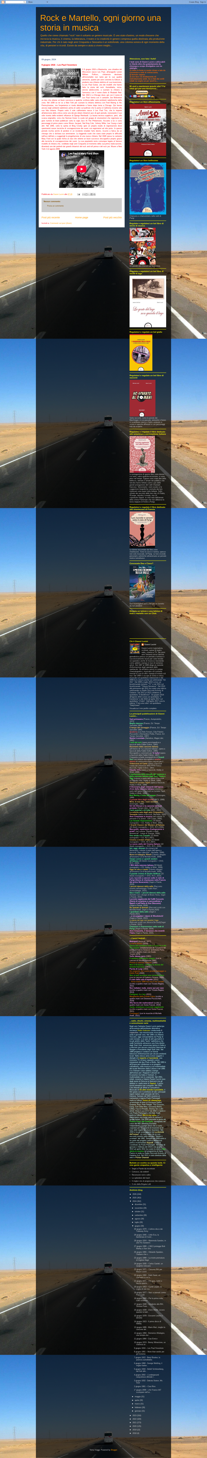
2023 (135, 1415)
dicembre (139, 1204)
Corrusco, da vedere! (140, 1172)
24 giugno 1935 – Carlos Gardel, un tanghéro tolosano (148, 1265)
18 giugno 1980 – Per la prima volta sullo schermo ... (148, 1299)
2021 (135, 1422)
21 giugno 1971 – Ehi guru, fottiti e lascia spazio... (148, 1282)
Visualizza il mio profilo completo (143, 708)
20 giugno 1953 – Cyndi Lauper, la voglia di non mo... (148, 1288)
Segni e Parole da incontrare (143, 1169)
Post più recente (51, 217)
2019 (135, 1430)
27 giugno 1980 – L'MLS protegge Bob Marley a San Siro (149, 1247)
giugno (138, 1226)
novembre (139, 1208)
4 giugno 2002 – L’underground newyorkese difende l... (146, 1376)
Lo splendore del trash (141, 1178)
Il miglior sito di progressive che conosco (148, 1181)
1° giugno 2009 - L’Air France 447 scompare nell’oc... (147, 1391)
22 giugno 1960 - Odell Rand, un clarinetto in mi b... (147, 1276)
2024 (135, 1201)
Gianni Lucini (150, 644)
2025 (135, 1198)
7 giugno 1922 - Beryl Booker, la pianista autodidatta (147, 1358)
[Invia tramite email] (83, 194)
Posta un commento (55, 206)
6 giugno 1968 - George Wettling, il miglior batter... (148, 1364)
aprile (137, 1400)
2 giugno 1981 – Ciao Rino (144, 1386)
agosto (138, 1219)
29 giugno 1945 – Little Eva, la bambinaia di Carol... (146, 1236)
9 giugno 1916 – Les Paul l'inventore (148, 1348)
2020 (135, 1426)
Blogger (114, 1450)
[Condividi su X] (89, 194)
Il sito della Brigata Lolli (141, 1184)
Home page (81, 217)
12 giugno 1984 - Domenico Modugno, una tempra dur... (149, 1334)
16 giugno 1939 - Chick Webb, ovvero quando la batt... (149, 1311)
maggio (138, 1396)
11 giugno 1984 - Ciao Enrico (145, 1339)
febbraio (138, 1407)
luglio (137, 1222)
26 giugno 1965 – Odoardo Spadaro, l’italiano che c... (148, 1253)
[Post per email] (78, 194)
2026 (135, 1194)
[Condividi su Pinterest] (94, 194)
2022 (135, 1419)
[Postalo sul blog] (86, 194)
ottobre (138, 1211)
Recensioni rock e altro (141, 1175)
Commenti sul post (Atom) (61, 223)
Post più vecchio (112, 217)
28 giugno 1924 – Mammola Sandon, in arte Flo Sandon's (150, 1242)
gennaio (138, 1411)
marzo (137, 1404)
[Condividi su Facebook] (91, 194)
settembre (139, 1215)
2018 (135, 1433)
